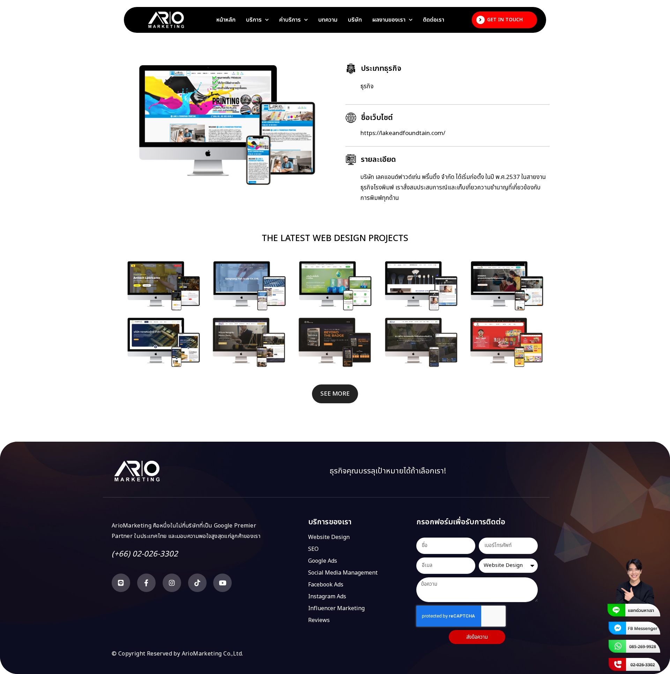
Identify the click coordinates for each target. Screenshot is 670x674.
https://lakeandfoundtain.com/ (402, 133)
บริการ (254, 19)
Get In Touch (505, 19)
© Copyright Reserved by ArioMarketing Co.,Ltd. (177, 654)
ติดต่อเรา (433, 19)
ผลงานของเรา (388, 19)
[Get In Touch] (480, 20)
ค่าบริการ (290, 19)
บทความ (327, 19)
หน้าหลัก (226, 19)
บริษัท (355, 19)
